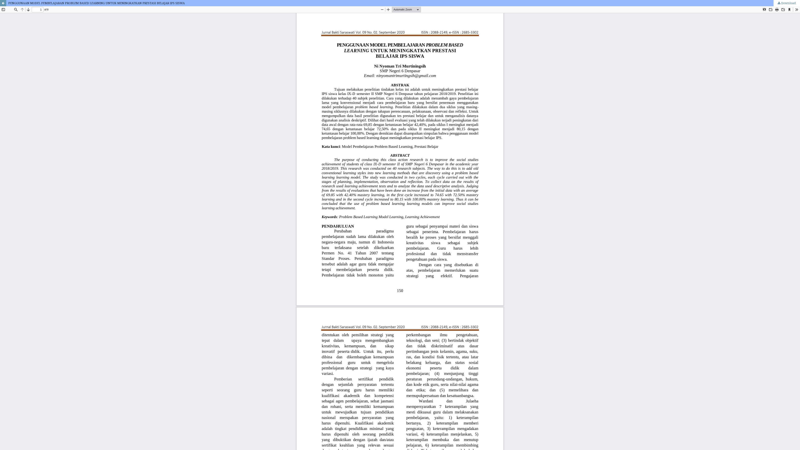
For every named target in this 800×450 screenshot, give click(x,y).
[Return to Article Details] (3, 3)
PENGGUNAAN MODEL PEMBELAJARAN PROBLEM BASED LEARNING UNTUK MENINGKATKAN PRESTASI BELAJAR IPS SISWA (96, 3)
